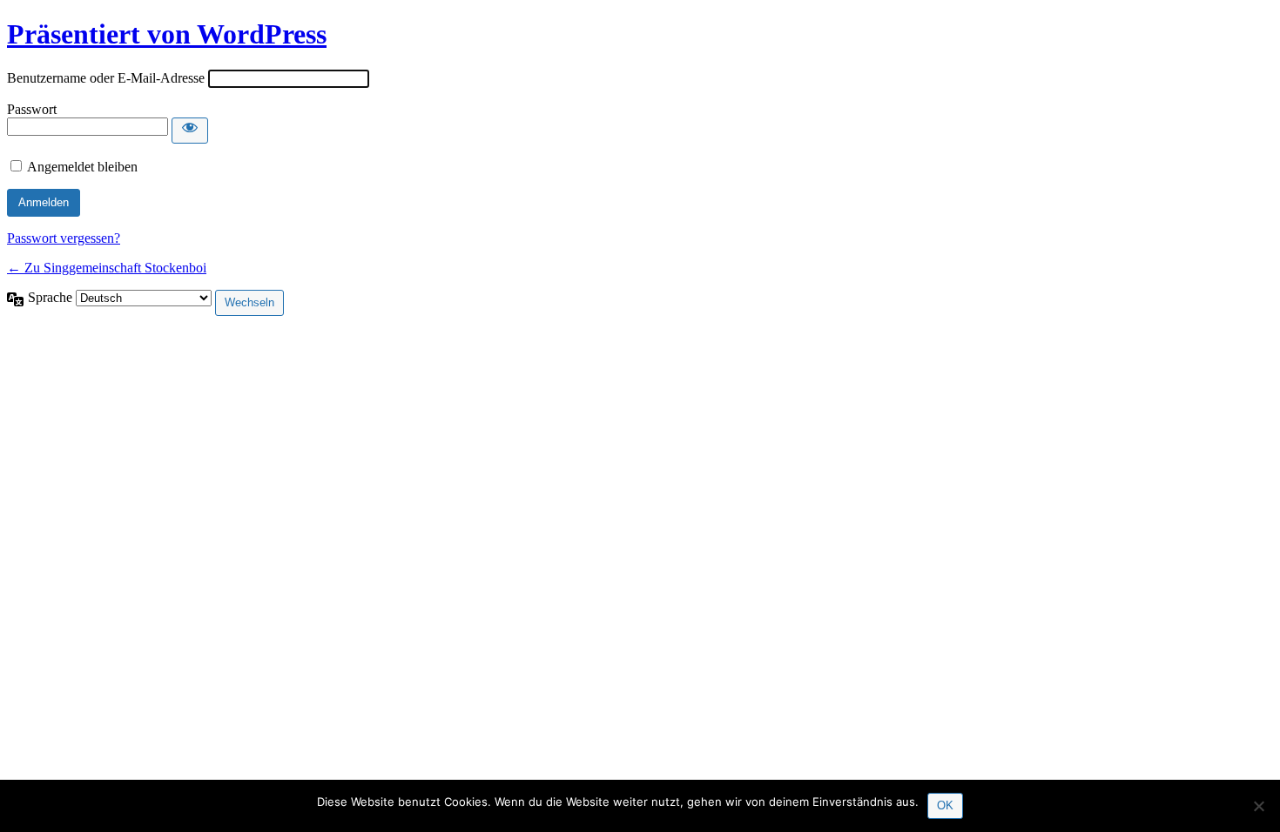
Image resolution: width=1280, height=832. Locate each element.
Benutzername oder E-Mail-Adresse (106, 77)
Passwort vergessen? (63, 238)
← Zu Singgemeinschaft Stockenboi (106, 267)
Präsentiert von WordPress (167, 34)
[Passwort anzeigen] (190, 130)
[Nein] (1258, 806)
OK (945, 805)
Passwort (32, 109)
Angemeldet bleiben (82, 166)
